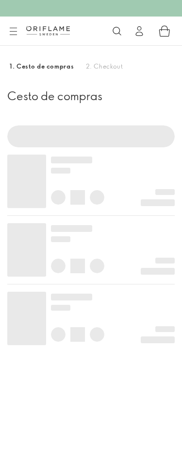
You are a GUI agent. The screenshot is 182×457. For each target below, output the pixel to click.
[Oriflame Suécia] (48, 30)
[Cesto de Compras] (164, 31)
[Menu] (13, 31)
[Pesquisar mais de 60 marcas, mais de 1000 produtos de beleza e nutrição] (117, 31)
